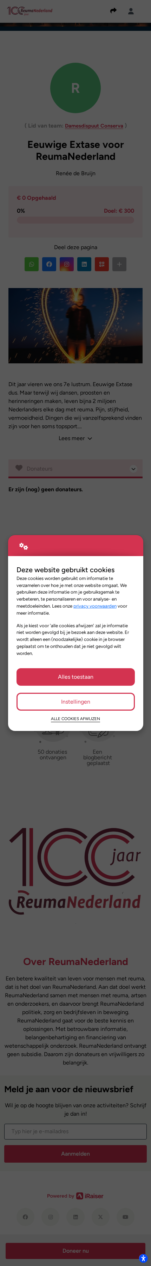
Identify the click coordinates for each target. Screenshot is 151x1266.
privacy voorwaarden (95, 606)
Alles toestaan (75, 676)
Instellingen (75, 701)
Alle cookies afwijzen (75, 718)
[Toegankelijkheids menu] (143, 1258)
